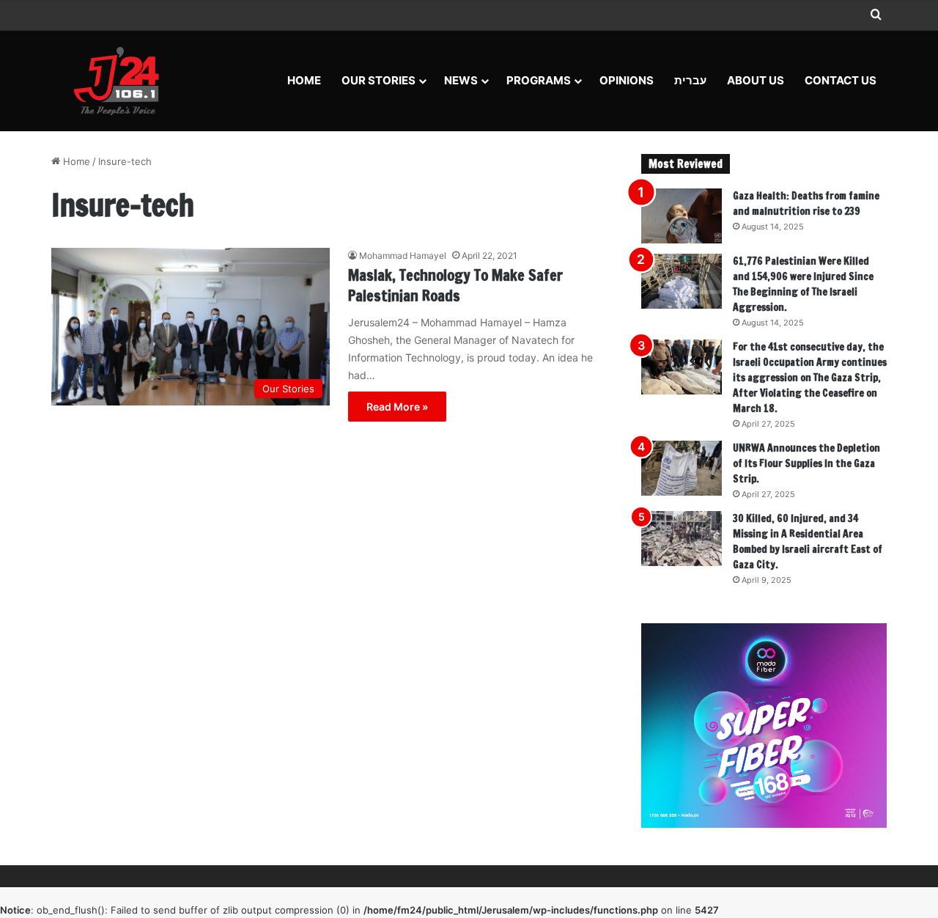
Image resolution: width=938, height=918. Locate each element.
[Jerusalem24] (122, 81)
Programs (538, 80)
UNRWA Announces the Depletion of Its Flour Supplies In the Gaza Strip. (806, 463)
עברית (690, 80)
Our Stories (378, 80)
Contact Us (840, 80)
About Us (755, 80)
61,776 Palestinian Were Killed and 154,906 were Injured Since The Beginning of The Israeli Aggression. (803, 284)
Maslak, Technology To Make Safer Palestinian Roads (455, 285)
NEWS (461, 80)
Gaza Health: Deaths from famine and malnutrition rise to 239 (806, 203)
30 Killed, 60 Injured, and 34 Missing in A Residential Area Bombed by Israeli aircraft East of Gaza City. (807, 541)
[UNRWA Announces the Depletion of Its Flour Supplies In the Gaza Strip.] (681, 468)
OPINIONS (626, 80)
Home (304, 80)
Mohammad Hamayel (402, 255)
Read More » (397, 406)
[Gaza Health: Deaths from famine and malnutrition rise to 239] (681, 215)
